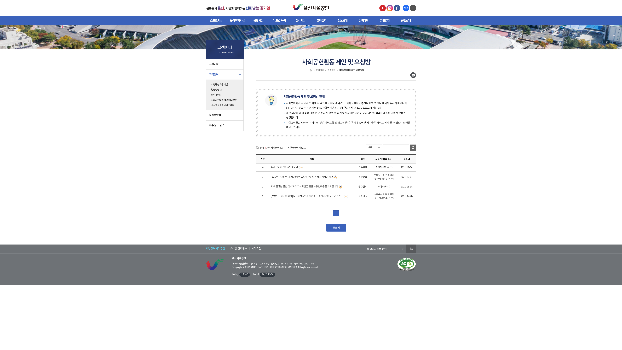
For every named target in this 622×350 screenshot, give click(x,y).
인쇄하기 (413, 75)
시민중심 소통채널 (219, 84)
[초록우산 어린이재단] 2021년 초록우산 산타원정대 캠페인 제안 (302, 177)
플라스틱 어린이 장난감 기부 (284, 167)
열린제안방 (216, 94)
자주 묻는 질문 (216, 125)
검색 (413, 148)
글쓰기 (336, 227)
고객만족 (213, 64)
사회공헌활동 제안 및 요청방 (223, 100)
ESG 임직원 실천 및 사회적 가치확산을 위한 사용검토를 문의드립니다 (304, 186)
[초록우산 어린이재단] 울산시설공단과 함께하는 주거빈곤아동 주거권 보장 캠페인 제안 (307, 196)
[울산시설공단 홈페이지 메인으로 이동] (238, 8)
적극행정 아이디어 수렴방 (222, 105)
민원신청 (215, 89)
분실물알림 (215, 115)
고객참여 (213, 74)
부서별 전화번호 (238, 248)
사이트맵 (256, 248)
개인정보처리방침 (215, 248)
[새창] (382, 8)
